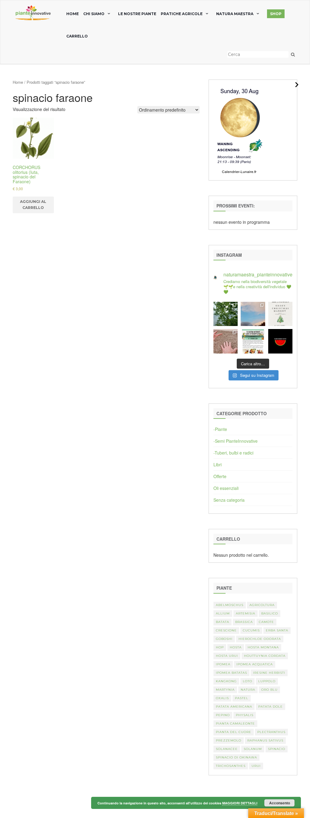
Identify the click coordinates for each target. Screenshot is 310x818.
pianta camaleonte (235, 723)
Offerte (219, 476)
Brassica (244, 622)
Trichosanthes (231, 766)
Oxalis (222, 698)
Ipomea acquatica (254, 664)
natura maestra (234, 13)
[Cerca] (293, 54)
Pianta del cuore (233, 732)
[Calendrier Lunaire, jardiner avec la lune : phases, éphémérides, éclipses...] (239, 129)
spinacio (276, 749)
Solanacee (227, 749)
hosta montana (263, 647)
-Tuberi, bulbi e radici (233, 453)
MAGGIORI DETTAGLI (239, 803)
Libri (217, 464)
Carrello (77, 36)
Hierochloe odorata (260, 639)
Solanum (253, 749)
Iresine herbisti (269, 673)
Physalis (244, 715)
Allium (223, 613)
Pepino (223, 715)
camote (266, 622)
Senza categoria (229, 500)
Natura (248, 690)
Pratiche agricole (182, 13)
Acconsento (279, 803)
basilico (269, 613)
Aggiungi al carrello (33, 204)
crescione (226, 630)
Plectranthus (271, 732)
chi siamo (93, 13)
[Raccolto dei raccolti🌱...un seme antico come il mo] (225, 341)
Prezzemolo (228, 740)
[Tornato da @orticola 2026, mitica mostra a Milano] (253, 314)
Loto (247, 681)
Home (18, 82)
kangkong (226, 681)
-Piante (220, 429)
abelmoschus (229, 605)
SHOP (276, 13)
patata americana (234, 707)
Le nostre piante (137, 13)
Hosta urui (227, 656)
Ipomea (223, 664)
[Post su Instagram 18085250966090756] (280, 314)
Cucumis (251, 630)
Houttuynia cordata (264, 656)
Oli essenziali (226, 488)
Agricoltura (262, 605)
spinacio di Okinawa (236, 757)
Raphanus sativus (265, 740)
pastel (241, 698)
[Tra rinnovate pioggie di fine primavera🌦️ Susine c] (225, 314)
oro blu (269, 690)
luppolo (266, 681)
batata (222, 622)
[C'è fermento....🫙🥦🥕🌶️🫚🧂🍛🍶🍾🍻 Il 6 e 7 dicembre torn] (253, 341)
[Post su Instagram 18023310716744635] (280, 341)
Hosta (236, 647)
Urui (256, 766)
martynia (225, 690)
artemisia (245, 613)
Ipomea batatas (231, 673)
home (72, 13)
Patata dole (270, 707)
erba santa (277, 630)
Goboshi (224, 639)
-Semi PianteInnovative (235, 441)
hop (220, 647)
